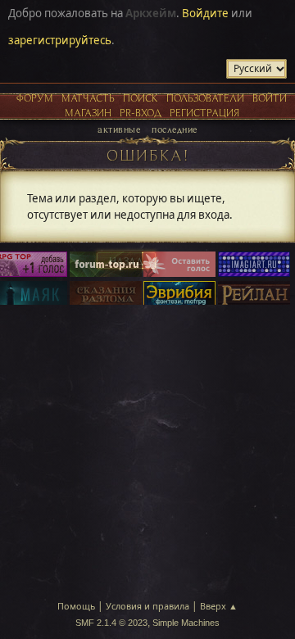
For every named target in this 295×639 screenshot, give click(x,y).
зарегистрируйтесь (59, 40)
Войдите (205, 13)
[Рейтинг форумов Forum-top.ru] (106, 265)
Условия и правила (147, 606)
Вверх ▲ (219, 606)
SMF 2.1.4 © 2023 (111, 623)
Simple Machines (186, 623)
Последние (174, 129)
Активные (119, 129)
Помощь (76, 606)
